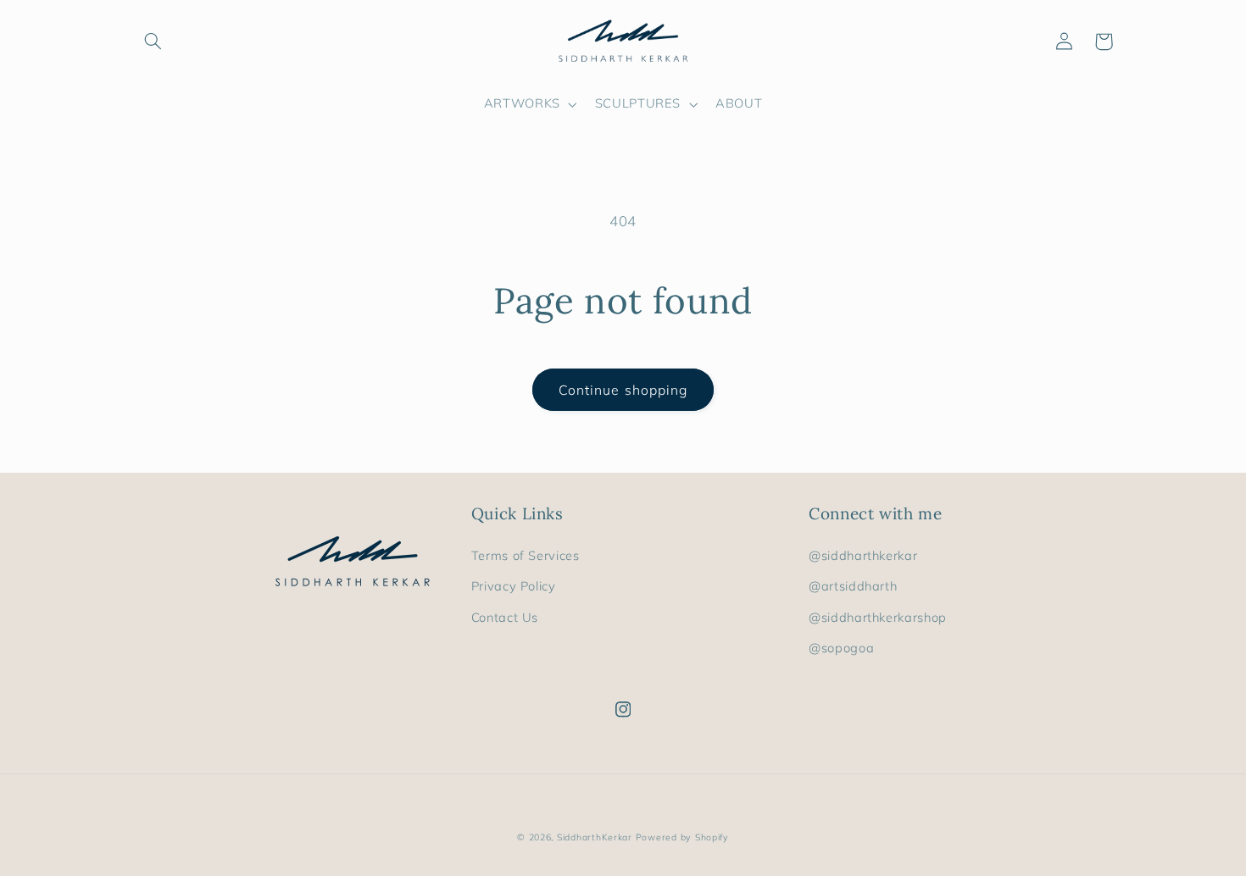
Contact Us (504, 617)
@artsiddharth (853, 586)
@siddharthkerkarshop (878, 617)
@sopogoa (841, 648)
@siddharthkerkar (863, 555)
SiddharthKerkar (594, 837)
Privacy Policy (513, 586)
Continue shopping (623, 389)
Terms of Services (525, 555)
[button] (153, 41)
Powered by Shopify (682, 837)
